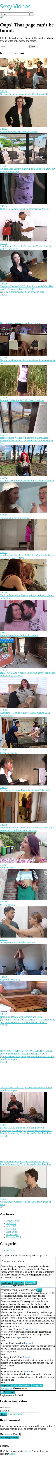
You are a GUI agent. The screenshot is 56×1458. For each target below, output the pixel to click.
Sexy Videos (15, 6)
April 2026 (11, 1231)
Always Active (30, 1329)
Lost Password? (15, 1414)
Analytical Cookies (12, 1357)
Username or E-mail (10, 1434)
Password (4, 1410)
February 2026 (13, 1237)
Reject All (18, 1283)
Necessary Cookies (13, 1329)
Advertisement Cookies (14, 1371)
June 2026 (11, 1226)
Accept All (30, 1283)
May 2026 (11, 1229)
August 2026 (12, 1220)
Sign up (27, 1451)
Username (5, 1407)
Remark (27, 1343)
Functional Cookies (13, 1343)
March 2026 (12, 1234)
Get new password (9, 1437)
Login (3, 1414)
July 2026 (11, 1223)
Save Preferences (21, 1385)
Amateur (10, 1250)
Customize (6, 1283)
